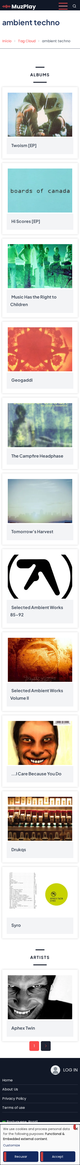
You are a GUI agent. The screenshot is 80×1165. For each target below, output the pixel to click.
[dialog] (40, 1144)
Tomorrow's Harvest (32, 531)
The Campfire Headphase (37, 455)
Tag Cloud (27, 41)
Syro (16, 925)
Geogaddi (22, 380)
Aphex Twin (23, 1028)
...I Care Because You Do (36, 773)
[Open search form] (74, 6)
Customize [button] (11, 1145)
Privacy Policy (14, 1098)
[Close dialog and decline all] (76, 1127)
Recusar (21, 1156)
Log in (70, 1070)
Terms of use (13, 1107)
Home (7, 1080)
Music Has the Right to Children (33, 300)
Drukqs (18, 849)
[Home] (19, 5)
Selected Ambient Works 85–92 (36, 611)
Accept (57, 1156)
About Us (10, 1089)
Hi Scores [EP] (25, 221)
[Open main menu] (63, 6)
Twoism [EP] (24, 145)
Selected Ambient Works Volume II (36, 694)
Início (7, 41)
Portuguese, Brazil (22, 1121)
